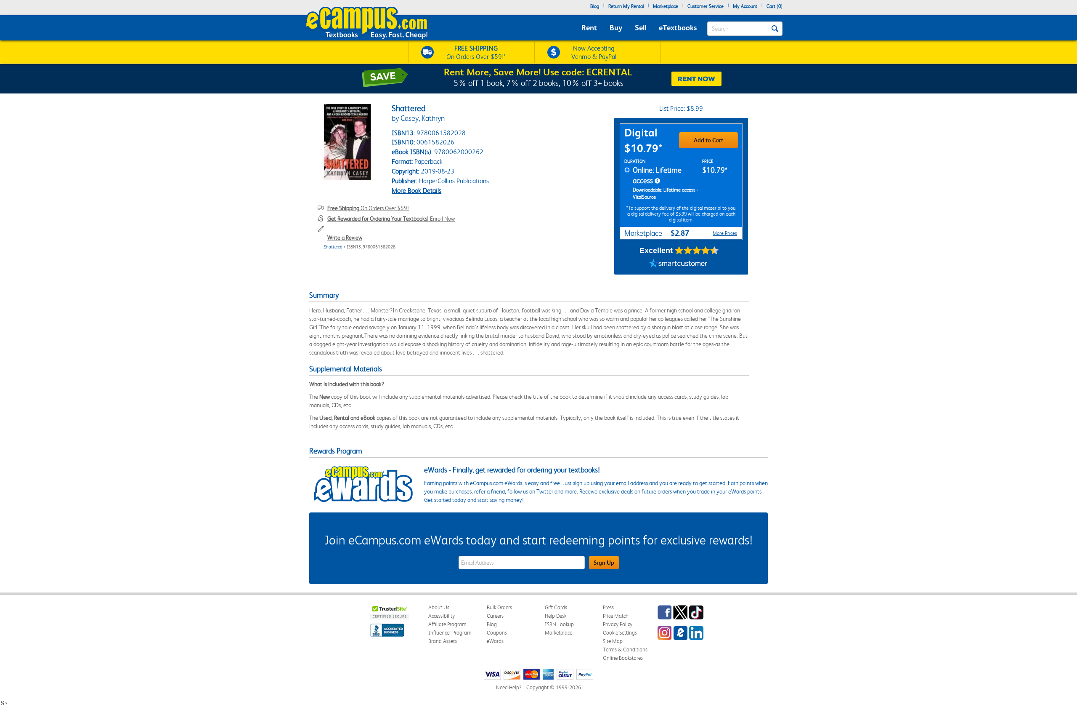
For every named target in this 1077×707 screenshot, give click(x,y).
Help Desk (555, 616)
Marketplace (665, 6)
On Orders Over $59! (368, 208)
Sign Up (604, 562)
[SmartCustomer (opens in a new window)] (678, 264)
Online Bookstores (623, 658)
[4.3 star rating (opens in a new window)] (697, 250)
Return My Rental (626, 6)
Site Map (613, 641)
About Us (438, 607)
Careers (495, 616)
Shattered (333, 247)
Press (608, 607)
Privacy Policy (617, 624)
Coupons (497, 633)
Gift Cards (556, 607)
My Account (745, 6)
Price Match (616, 616)
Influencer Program (450, 633)
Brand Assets (442, 641)
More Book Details (416, 191)
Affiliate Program (447, 624)
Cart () (775, 6)
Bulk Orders (499, 607)
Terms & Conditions (625, 649)
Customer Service (705, 6)
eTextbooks (678, 27)
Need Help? (508, 687)
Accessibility (441, 616)
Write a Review (344, 237)
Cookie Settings (620, 633)
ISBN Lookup (559, 624)
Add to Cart (708, 140)
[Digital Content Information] (657, 181)
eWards (495, 641)
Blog (594, 6)
